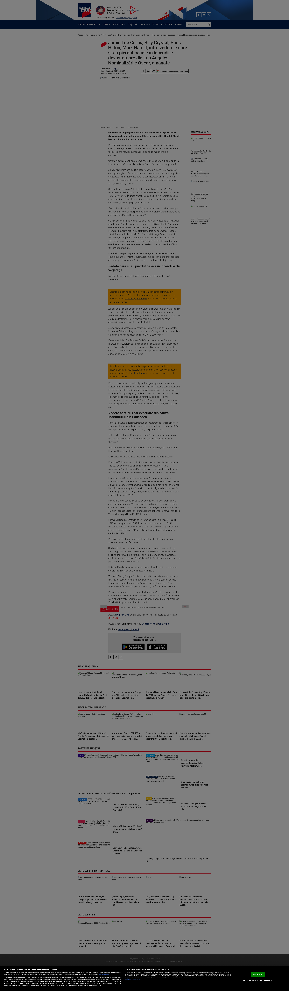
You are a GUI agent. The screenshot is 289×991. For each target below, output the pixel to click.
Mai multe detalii (104, 974)
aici (112, 981)
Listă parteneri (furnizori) (133, 979)
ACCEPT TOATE (258, 975)
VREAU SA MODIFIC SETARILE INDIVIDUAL (257, 981)
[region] (144, 978)
